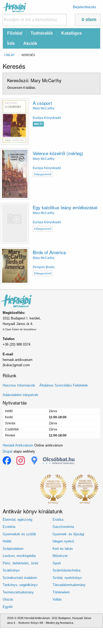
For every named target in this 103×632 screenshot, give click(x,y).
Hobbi (7, 541)
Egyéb (7, 607)
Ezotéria (9, 527)
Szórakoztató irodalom (20, 578)
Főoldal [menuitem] (14, 33)
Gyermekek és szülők (19, 534)
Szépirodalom (13, 549)
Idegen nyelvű (63, 541)
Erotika (58, 520)
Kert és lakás (63, 549)
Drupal (7, 451)
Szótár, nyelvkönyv (67, 578)
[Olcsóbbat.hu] (58, 460)
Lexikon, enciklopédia (19, 556)
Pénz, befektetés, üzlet (20, 563)
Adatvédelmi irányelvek (20, 395)
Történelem (61, 592)
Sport (57, 563)
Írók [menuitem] (11, 43)
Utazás (8, 599)
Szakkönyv (11, 570)
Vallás (57, 599)
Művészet (60, 556)
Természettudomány (18, 592)
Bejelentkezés (84, 7)
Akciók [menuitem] (30, 43)
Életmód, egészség (17, 520)
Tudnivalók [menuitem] (42, 33)
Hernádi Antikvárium (18, 445)
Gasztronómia (63, 527)
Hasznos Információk (19, 385)
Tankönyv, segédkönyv (20, 585)
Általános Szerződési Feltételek (63, 385)
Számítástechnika (66, 570)
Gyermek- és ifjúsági (68, 534)
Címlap (9, 55)
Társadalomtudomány (69, 585)
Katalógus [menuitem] (71, 33)
